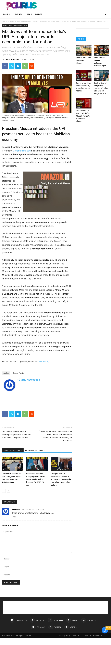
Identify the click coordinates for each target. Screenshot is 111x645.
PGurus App (45, 361)
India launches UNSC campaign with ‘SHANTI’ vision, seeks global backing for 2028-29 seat (37, 479)
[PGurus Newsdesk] (9, 385)
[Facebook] (5, 66)
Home (4, 21)
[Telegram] (18, 66)
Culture (38, 14)
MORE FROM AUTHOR (35, 451)
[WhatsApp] (25, 66)
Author (6, 373)
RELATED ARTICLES (13, 451)
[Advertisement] (75, 6)
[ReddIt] (31, 66)
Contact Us (97, 635)
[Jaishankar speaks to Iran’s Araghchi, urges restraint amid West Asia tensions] (12, 464)
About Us (87, 635)
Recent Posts (18, 373)
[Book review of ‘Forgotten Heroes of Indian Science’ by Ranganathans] (101, 75)
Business (18, 14)
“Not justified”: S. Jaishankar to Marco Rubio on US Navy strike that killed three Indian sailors (61, 479)
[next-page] (8, 491)
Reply (14, 517)
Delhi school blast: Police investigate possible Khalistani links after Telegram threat (16, 434)
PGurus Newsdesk (12, 59)
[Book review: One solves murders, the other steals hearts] (83, 75)
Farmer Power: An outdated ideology (83, 60)
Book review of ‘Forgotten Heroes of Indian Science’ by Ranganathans (101, 88)
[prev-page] (4, 491)
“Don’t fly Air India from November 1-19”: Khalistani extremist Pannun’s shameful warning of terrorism (55, 436)
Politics (6, 14)
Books (29, 14)
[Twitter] (11, 66)
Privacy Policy (64, 635)
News (12, 21)
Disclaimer (77, 635)
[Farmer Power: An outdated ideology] (83, 50)
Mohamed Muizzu (22, 150)
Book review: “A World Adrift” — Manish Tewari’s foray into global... (83, 116)
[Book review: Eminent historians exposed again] (101, 50)
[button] (105, 14)
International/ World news (27, 21)
